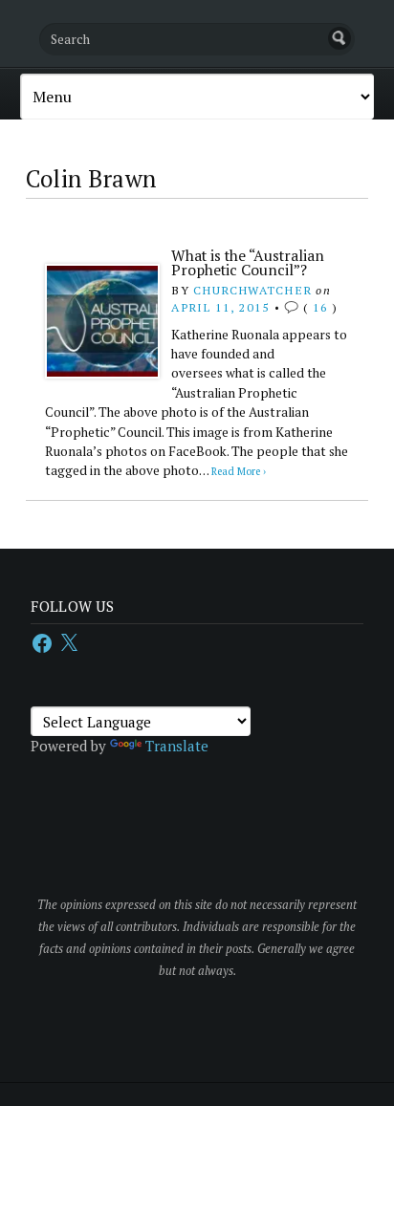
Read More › (238, 471)
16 (320, 307)
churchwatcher (252, 290)
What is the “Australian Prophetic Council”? (247, 263)
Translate (176, 745)
